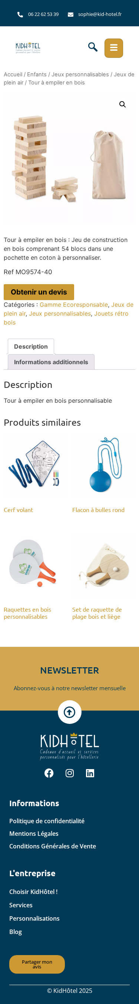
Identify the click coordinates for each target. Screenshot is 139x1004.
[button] (92, 48)
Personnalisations (34, 918)
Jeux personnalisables (80, 74)
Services (21, 905)
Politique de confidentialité (47, 821)
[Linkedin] (90, 773)
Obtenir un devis (39, 291)
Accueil (13, 74)
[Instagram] (69, 773)
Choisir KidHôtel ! (33, 892)
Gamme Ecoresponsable (74, 304)
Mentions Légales (34, 834)
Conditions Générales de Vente (52, 846)
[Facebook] (49, 773)
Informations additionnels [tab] (51, 362)
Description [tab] (31, 346)
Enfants (37, 74)
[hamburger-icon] (114, 48)
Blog (15, 932)
